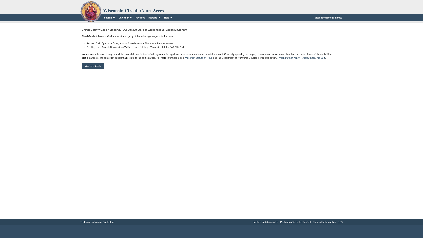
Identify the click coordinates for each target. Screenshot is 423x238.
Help (167, 17)
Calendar (124, 17)
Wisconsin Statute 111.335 (198, 57)
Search (108, 17)
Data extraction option (324, 222)
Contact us (108, 222)
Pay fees (140, 17)
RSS (340, 222)
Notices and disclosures (265, 222)
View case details (93, 65)
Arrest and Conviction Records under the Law (301, 57)
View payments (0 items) (328, 17)
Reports (152, 17)
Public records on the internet (295, 222)
